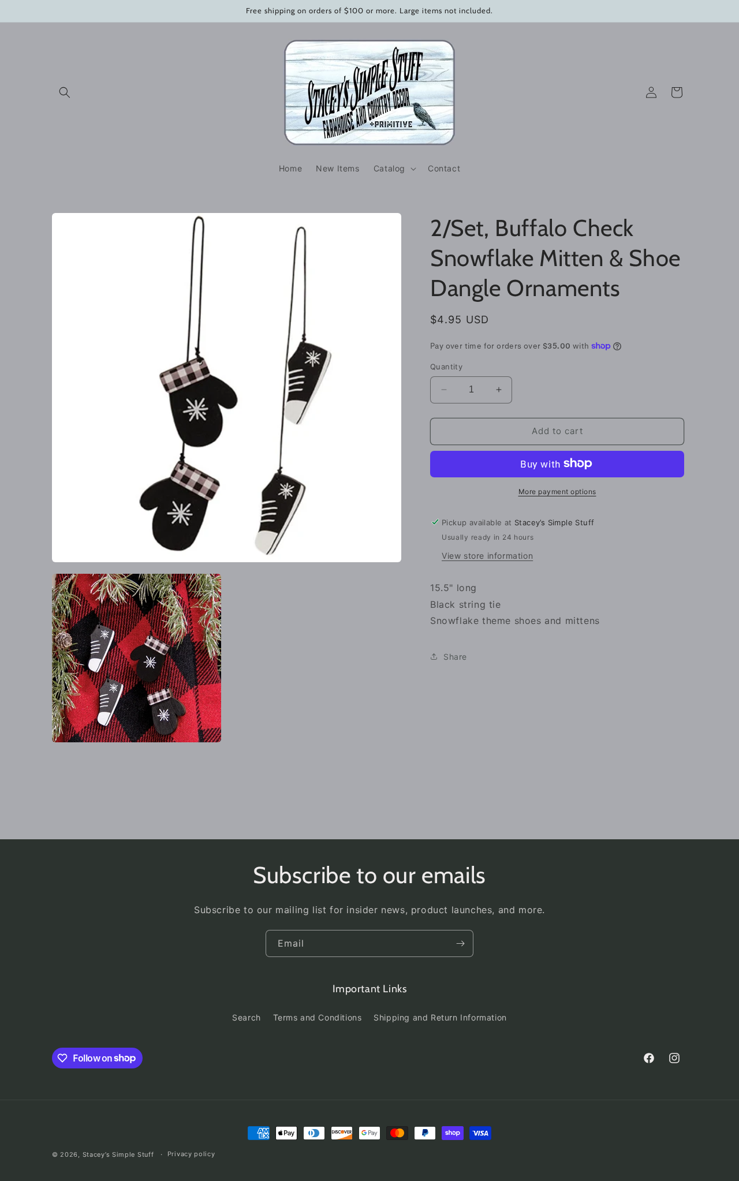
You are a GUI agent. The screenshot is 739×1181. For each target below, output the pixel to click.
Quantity (446, 366)
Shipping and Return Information (440, 1017)
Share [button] (455, 656)
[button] (64, 92)
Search (246, 1017)
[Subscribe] (460, 943)
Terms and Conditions (317, 1017)
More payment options (557, 491)
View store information (487, 555)
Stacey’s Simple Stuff (118, 1154)
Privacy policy (191, 1154)
